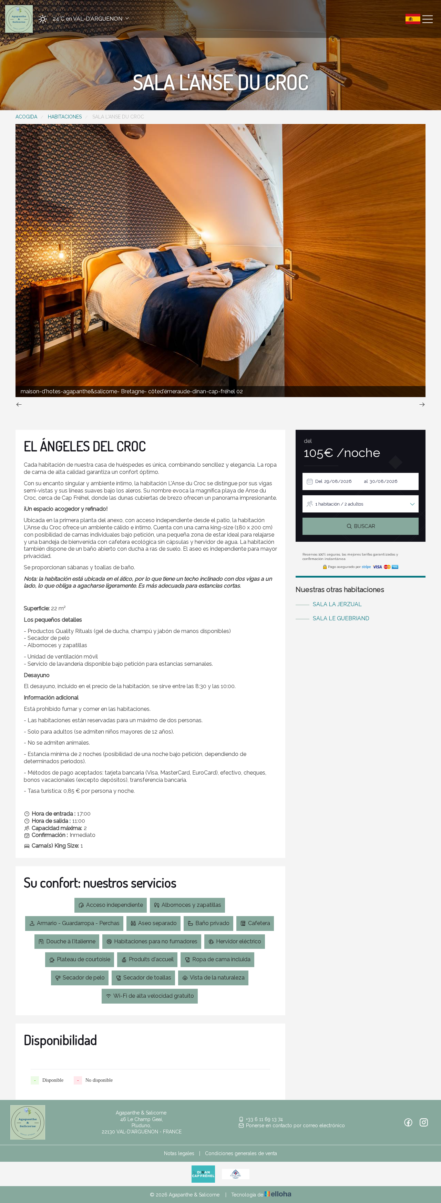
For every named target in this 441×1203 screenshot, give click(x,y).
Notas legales (179, 1153)
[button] (81, 19)
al (366, 481)
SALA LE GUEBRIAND (341, 618)
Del (318, 481)
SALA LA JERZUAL (337, 604)
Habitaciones (65, 117)
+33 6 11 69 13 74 (264, 1119)
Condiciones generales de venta (241, 1153)
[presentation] (19, 405)
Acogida (26, 117)
